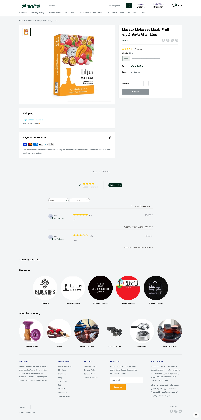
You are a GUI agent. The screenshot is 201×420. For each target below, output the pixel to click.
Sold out (135, 92)
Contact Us (62, 392)
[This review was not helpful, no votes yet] (150, 227)
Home (21, 20)
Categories (69, 12)
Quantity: (126, 83)
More (143, 12)
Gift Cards (62, 370)
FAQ (59, 385)
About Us (62, 389)
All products (30, 20)
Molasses (23, 12)
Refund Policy (89, 370)
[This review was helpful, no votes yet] (146, 227)
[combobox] (58, 200)
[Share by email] (176, 40)
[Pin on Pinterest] (167, 40)
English (22, 407)
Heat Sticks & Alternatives (91, 12)
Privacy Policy (89, 374)
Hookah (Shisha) (37, 12)
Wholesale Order (65, 366)
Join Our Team (64, 396)
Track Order (132, 12)
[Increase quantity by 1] (146, 83)
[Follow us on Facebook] (171, 411)
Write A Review (115, 185)
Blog (60, 377)
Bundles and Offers (116, 12)
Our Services (63, 374)
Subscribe (118, 387)
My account (158, 7)
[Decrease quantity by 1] (133, 83)
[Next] (182, 331)
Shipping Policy (90, 366)
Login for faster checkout (33, 120)
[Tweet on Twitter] (172, 40)
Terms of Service (91, 377)
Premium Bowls (54, 12)
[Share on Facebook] (163, 40)
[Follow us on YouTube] (180, 411)
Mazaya (125, 40)
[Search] (129, 5)
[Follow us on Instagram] (176, 411)
